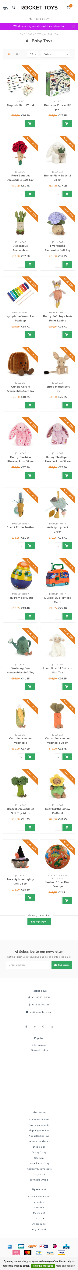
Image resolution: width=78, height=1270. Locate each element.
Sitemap (39, 1157)
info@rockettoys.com (40, 1012)
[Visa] (61, 1252)
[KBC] (66, 1246)
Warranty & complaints (39, 1168)
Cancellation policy (39, 1163)
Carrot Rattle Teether (20, 527)
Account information (39, 1196)
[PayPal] (50, 1252)
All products (39, 1223)
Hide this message (43, 1266)
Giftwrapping (39, 1044)
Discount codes (39, 1050)
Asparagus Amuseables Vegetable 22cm (20, 250)
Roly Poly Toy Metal (21, 597)
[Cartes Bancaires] (21, 1246)
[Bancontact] (39, 1252)
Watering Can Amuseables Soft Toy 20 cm (20, 672)
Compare (39, 1218)
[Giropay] (43, 1246)
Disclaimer (39, 1146)
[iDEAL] (55, 1246)
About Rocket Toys (39, 1135)
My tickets (39, 1207)
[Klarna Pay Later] (16, 1252)
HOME (21, 34)
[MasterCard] (27, 1252)
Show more (37, 921)
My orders (39, 1202)
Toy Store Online (39, 1179)
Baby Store (39, 1174)
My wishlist (39, 1212)
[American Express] (9, 1246)
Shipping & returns (39, 1130)
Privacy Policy (39, 1152)
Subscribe (63, 964)
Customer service (39, 1119)
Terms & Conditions (39, 1141)
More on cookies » (66, 1266)
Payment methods (39, 1124)
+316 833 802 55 (40, 1004)
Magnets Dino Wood (20, 105)
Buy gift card (39, 1229)
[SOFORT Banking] (32, 1246)
